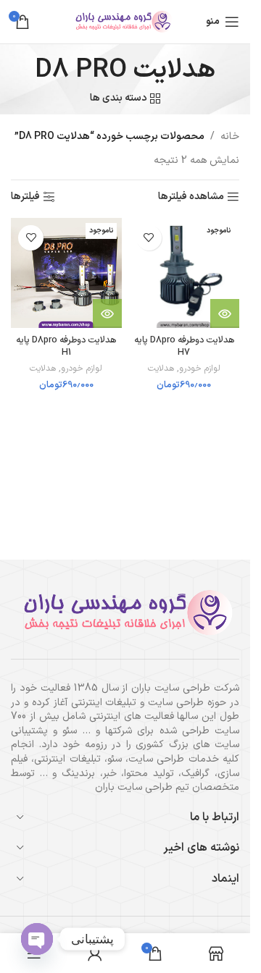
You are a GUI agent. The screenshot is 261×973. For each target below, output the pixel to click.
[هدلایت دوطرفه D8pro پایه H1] (66, 273)
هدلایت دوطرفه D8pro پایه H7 (184, 346)
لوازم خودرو (199, 368)
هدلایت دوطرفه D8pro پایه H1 (66, 346)
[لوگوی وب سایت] (125, 21)
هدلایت (161, 368)
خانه (229, 136)
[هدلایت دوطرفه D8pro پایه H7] (184, 273)
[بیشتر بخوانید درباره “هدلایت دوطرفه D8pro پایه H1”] (107, 313)
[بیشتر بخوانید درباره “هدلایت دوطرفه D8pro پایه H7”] (224, 313)
